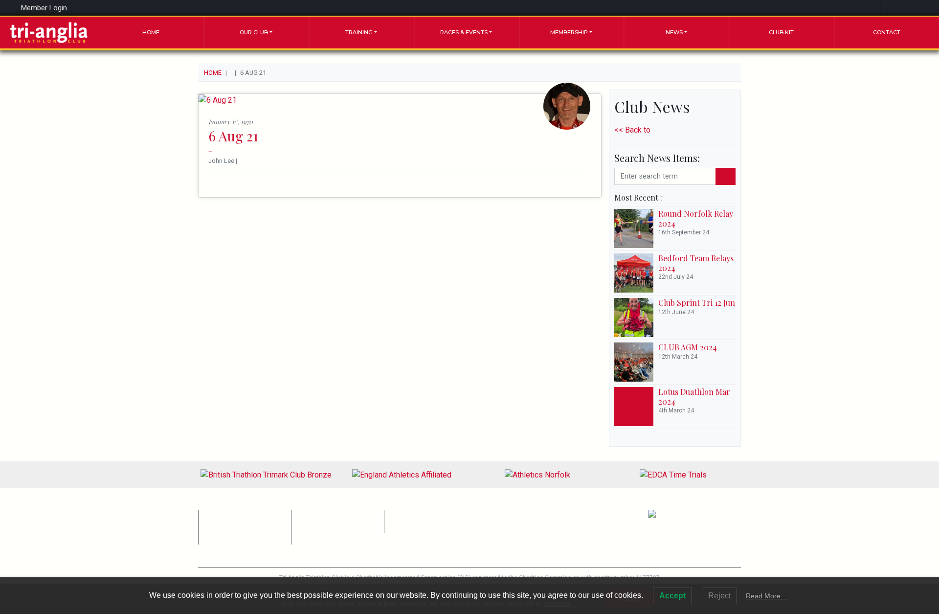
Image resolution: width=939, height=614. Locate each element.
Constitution (314, 515)
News (674, 32)
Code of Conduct (321, 526)
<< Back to (632, 130)
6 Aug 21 (233, 136)
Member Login (43, 7)
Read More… (766, 596)
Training (359, 32)
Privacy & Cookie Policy (422, 515)
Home (150, 32)
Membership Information (239, 515)
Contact (886, 32)
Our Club (254, 32)
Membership (569, 32)
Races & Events (464, 32)
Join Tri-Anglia (224, 538)
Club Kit (781, 32)
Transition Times (413, 526)
